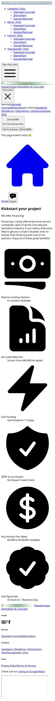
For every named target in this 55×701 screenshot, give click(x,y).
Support (12, 201)
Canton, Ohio (15, 35)
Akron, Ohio (14, 22)
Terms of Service (26, 665)
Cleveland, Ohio (16, 8)
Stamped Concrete (24, 12)
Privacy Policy (9, 665)
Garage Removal (23, 18)
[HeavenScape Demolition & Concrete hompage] (26, 3)
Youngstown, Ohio (18, 49)
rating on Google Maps (31, 671)
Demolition (19, 15)
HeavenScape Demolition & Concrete (25, 607)
